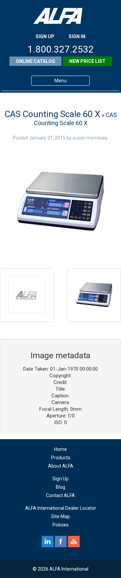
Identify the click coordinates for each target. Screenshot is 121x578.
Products (60, 457)
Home (60, 449)
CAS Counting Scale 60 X (52, 114)
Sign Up (60, 478)
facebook (61, 541)
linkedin (47, 541)
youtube (74, 541)
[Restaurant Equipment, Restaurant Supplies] (60, 16)
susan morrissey (90, 137)
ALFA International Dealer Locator (60, 508)
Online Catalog (35, 61)
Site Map (60, 516)
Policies (60, 524)
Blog (60, 487)
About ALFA (60, 466)
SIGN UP (45, 36)
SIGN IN (77, 36)
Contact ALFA (60, 495)
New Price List (87, 61)
